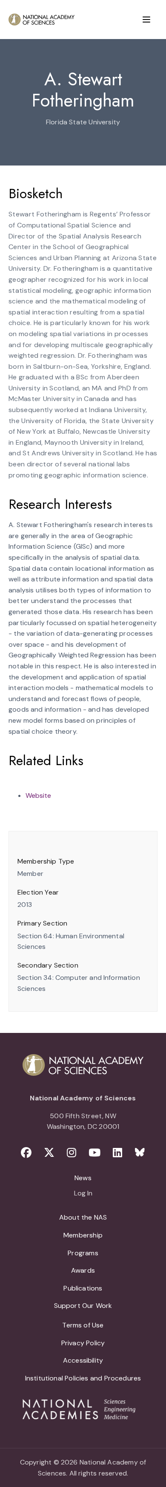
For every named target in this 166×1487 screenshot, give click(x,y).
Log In (83, 1194)
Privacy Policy (83, 1342)
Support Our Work (83, 1305)
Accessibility (83, 1360)
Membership (83, 1235)
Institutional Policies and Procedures (83, 1378)
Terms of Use (82, 1325)
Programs (83, 1253)
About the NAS (83, 1217)
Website (38, 795)
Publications (82, 1288)
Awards (83, 1270)
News (83, 1177)
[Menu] (146, 19)
